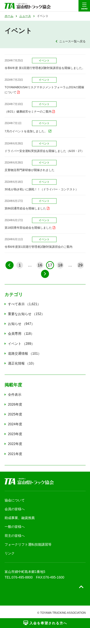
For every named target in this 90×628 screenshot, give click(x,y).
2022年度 (15, 444)
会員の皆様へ (15, 509)
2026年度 (15, 404)
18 (60, 265)
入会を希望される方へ (48, 623)
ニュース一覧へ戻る (72, 41)
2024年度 (15, 424)
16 (40, 265)
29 (80, 265)
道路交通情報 (23, 353)
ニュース (25, 16)
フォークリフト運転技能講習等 (28, 544)
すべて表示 (22, 304)
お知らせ (19, 324)
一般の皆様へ (15, 526)
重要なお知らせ (24, 314)
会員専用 (19, 333)
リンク (10, 553)
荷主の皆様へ (15, 535)
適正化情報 (20, 363)
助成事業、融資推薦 (20, 518)
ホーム (9, 16)
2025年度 (15, 414)
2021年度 (15, 454)
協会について (15, 500)
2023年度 (15, 434)
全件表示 (14, 394)
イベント (19, 343)
